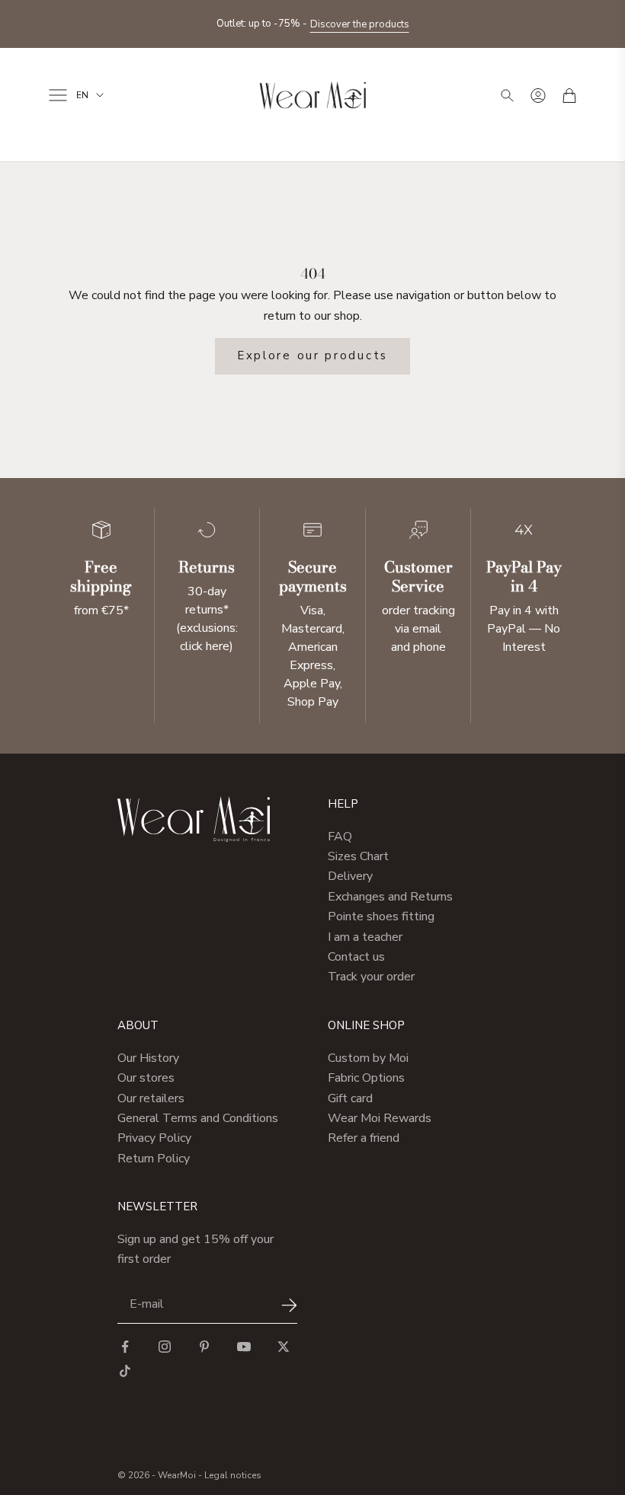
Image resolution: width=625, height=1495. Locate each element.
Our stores (146, 1077)
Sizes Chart (358, 856)
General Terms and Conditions (197, 1118)
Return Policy (153, 1158)
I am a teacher (365, 937)
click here (204, 646)
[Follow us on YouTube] (244, 1346)
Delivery (350, 876)
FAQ (340, 836)
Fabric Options (366, 1077)
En (82, 95)
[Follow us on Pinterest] (204, 1346)
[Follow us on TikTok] (125, 1371)
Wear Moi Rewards (379, 1118)
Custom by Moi (368, 1058)
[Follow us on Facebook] (125, 1346)
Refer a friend (363, 1138)
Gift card (350, 1098)
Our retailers (150, 1098)
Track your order (371, 976)
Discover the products (359, 17)
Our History (148, 1058)
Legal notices (232, 1475)
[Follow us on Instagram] (164, 1346)
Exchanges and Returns (390, 896)
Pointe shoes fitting (381, 916)
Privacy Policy (154, 1138)
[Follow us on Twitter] (283, 1346)
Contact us (356, 956)
